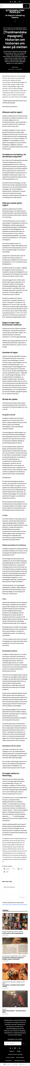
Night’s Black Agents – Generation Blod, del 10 (14, 1011)
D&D (4, 28)
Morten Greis (15, 67)
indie (12, 28)
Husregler (8, 28)
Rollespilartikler (11, 29)
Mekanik (24, 28)
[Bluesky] (19, 1)
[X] (17, 1)
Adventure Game (6, 956)
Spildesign (16, 931)
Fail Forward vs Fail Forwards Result (12, 933)
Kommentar (22, 897)
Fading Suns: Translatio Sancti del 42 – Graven (13, 985)
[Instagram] (12, 1)
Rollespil (5, 29)
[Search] (26, 6)
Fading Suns (13, 982)
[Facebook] (10, 1)
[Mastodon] (15, 1)
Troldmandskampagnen (21, 29)
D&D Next (15, 956)
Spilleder (21, 931)
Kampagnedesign (18, 28)
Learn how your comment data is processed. (14, 904)
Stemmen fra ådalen (15, 11)
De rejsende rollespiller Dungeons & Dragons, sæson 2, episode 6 (13, 958)
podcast (20, 956)
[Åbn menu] (15, 21)
